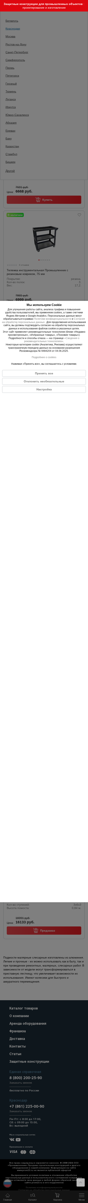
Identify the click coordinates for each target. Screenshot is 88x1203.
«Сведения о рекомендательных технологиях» (51, 340)
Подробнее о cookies (44, 357)
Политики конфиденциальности (52, 319)
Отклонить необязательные (44, 381)
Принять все (44, 373)
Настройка (44, 389)
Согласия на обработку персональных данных (43, 321)
